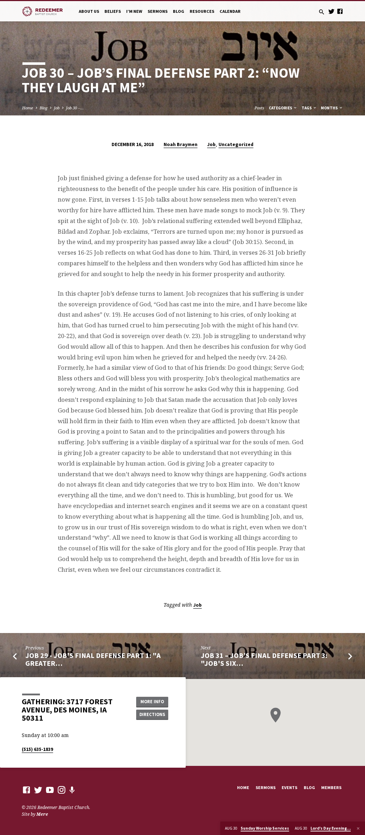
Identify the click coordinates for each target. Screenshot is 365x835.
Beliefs (112, 11)
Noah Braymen (180, 144)
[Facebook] (339, 11)
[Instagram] (61, 789)
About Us (89, 11)
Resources (202, 11)
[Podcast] (72, 790)
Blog (178, 11)
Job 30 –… (75, 107)
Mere (42, 814)
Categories (281, 107)
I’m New (134, 11)
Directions (152, 714)
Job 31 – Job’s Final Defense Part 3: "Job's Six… (264, 659)
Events (289, 787)
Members (331, 787)
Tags (307, 107)
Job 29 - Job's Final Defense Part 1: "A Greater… (93, 659)
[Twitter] (331, 11)
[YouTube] (50, 789)
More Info (152, 701)
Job (57, 107)
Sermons (158, 11)
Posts (259, 107)
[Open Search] (321, 12)
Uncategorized (236, 144)
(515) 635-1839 (37, 749)
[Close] (358, 828)
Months (330, 107)
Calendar (230, 11)
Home (27, 107)
